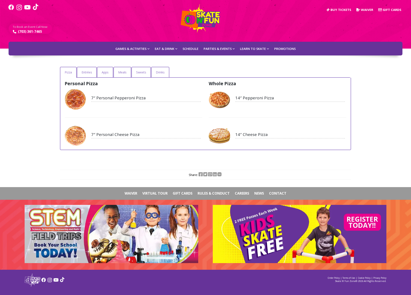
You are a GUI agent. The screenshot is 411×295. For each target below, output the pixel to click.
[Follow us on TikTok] (35, 9)
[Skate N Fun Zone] (203, 18)
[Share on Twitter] (205, 174)
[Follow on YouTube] (56, 281)
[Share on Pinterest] (210, 174)
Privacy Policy (379, 277)
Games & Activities (130, 48)
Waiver (366, 9)
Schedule (190, 48)
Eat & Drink (164, 48)
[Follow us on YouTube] (27, 9)
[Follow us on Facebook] (11, 9)
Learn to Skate (253, 48)
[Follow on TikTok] (62, 281)
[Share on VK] (219, 174)
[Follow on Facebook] (43, 281)
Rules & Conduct (214, 193)
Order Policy (334, 277)
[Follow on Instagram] (50, 281)
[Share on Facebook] (201, 174)
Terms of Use (348, 277)
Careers (242, 193)
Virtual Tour (155, 193)
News (259, 193)
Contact (277, 193)
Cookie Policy (364, 277)
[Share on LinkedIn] (215, 174)
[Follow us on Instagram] (19, 9)
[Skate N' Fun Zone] (32, 285)
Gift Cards (391, 9)
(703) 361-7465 (29, 31)
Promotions (285, 48)
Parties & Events (218, 48)
